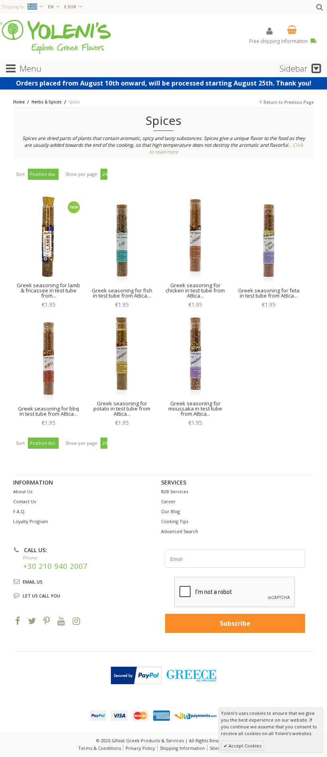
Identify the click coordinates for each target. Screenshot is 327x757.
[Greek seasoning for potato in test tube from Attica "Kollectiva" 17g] (122, 355)
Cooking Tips (174, 521)
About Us (22, 491)
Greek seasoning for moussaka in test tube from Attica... (195, 408)
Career (168, 501)
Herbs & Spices (47, 102)
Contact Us (24, 501)
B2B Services (174, 491)
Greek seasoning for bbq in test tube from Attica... (48, 411)
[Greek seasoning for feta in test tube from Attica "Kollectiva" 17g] (268, 242)
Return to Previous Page (289, 102)
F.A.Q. (19, 511)
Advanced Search (179, 531)
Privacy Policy (140, 748)
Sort (20, 174)
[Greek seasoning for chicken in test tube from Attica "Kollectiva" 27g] (195, 237)
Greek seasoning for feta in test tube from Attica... (268, 293)
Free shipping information (279, 41)
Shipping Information (182, 748)
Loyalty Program (30, 521)
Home (19, 102)
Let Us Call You (41, 596)
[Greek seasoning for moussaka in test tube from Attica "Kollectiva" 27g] (195, 355)
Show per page (81, 174)
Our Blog (170, 511)
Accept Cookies (244, 746)
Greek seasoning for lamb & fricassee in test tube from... (48, 290)
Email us (33, 582)
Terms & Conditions (99, 748)
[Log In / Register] (269, 30)
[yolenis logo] (55, 36)
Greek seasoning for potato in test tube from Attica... (121, 408)
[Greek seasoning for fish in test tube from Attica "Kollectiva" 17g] (122, 242)
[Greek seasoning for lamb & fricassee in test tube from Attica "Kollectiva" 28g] (48, 237)
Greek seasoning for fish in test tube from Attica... (122, 293)
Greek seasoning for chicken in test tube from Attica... (195, 290)
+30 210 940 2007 (55, 566)
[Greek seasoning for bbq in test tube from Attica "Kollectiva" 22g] (48, 360)
